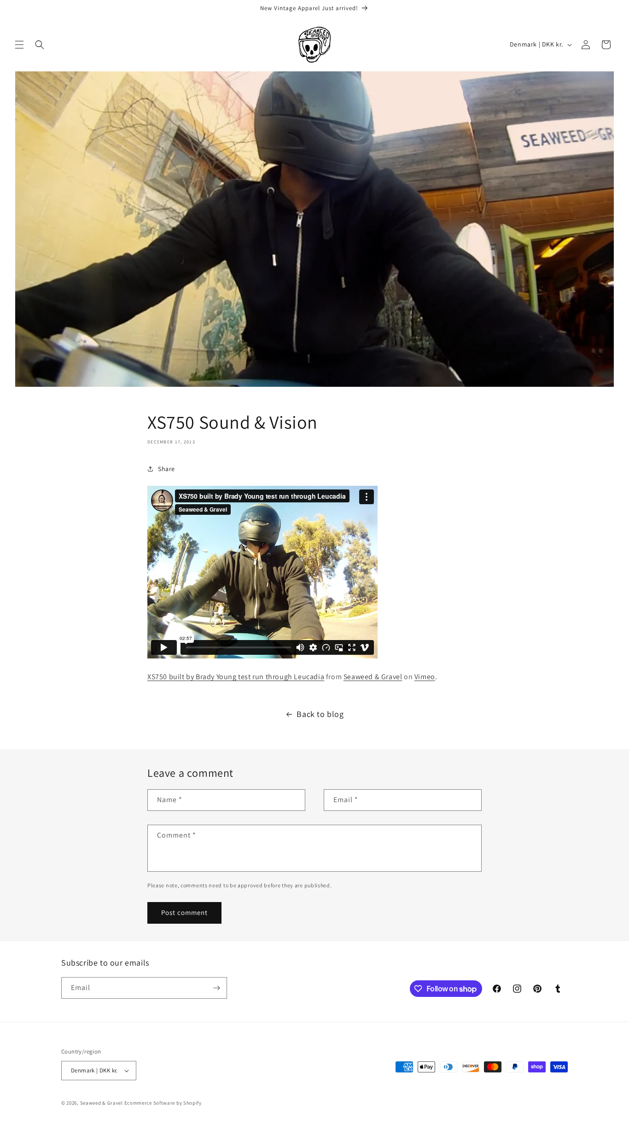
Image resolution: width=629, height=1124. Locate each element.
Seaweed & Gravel (373, 676)
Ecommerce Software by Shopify (163, 1103)
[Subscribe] (216, 988)
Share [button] (166, 469)
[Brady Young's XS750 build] (262, 656)
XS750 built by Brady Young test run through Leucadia (235, 676)
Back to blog (320, 714)
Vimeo (424, 676)
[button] (19, 45)
